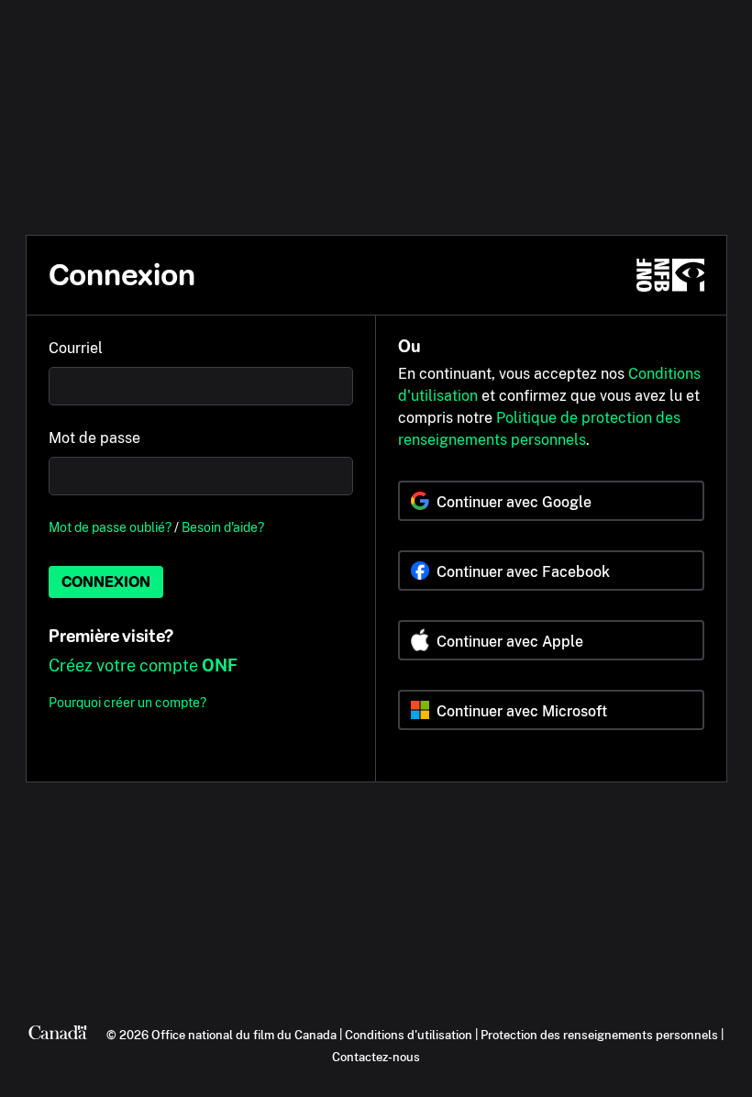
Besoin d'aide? (223, 527)
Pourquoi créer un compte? (127, 702)
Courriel (76, 348)
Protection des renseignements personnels (599, 1034)
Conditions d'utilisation (408, 1034)
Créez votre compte (143, 665)
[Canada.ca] (57, 1035)
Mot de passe (94, 438)
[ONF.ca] (670, 275)
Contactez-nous (376, 1056)
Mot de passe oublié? (110, 527)
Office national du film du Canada (244, 1034)
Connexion (105, 582)
